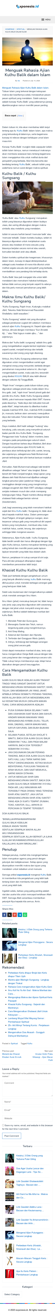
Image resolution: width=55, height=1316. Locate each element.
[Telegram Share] (20, 915)
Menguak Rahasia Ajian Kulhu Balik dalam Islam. (25, 87)
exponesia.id (23, 874)
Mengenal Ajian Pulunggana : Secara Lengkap (35, 943)
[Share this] (4, 915)
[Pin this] (14, 915)
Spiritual (14, 1043)
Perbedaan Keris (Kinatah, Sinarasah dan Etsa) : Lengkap (35, 956)
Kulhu (20, 130)
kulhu (33, 579)
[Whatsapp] (25, 915)
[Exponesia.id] (27, 6)
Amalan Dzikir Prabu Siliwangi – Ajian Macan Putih (43, 1055)
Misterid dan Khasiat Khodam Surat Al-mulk (11, 1053)
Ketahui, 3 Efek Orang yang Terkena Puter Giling (35, 930)
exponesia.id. (22, 1309)
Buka (20, 115)
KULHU (18, 376)
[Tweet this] (9, 915)
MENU (48, 19)
